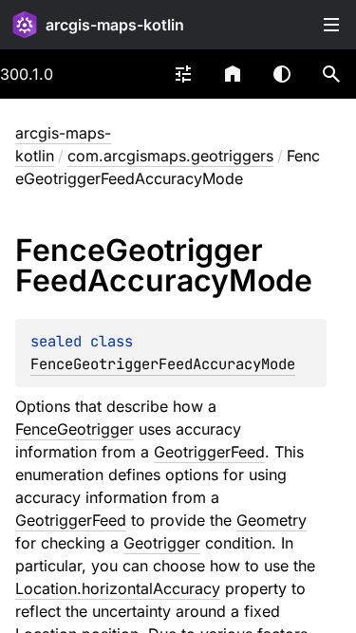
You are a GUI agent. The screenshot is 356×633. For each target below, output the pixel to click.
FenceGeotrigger (74, 428)
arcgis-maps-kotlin (115, 24)
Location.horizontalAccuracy (117, 588)
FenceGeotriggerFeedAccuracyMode (162, 364)
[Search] (331, 74)
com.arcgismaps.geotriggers (170, 155)
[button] (331, 74)
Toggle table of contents (331, 24)
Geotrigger (161, 542)
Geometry (271, 520)
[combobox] (183, 74)
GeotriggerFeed (209, 451)
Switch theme (282, 74)
